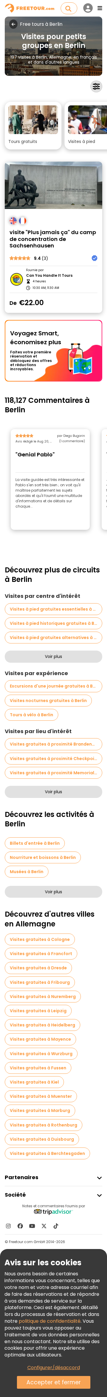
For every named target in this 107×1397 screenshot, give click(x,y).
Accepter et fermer (53, 1382)
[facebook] (20, 1225)
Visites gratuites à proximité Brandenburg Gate (56, 744)
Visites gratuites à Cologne (40, 939)
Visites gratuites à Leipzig (38, 1011)
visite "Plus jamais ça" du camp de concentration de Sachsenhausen (53, 239)
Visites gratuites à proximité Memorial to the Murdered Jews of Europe (56, 773)
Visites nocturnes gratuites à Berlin (48, 701)
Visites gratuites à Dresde (38, 968)
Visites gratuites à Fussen (38, 1068)
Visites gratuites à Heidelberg (42, 1025)
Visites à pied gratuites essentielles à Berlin (56, 609)
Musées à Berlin (26, 872)
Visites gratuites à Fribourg (40, 982)
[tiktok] (55, 1225)
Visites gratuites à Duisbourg (42, 1139)
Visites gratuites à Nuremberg (43, 997)
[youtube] (32, 1225)
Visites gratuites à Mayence (40, 1039)
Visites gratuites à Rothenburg (43, 1125)
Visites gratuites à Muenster (41, 1096)
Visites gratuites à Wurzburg (41, 1054)
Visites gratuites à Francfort (41, 954)
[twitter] (44, 1225)
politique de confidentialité (50, 1321)
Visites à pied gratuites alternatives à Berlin (56, 637)
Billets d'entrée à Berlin (35, 843)
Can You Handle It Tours (49, 275)
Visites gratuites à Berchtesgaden (47, 1153)
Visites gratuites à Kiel (34, 1082)
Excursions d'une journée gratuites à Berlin (56, 686)
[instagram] (8, 1225)
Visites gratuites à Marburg (40, 1110)
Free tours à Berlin (41, 24)
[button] (33, 125)
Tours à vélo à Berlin (31, 715)
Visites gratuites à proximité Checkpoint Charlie (56, 759)
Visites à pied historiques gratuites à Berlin (56, 623)
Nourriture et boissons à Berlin (43, 857)
